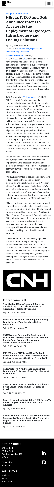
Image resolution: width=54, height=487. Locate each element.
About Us (6, 465)
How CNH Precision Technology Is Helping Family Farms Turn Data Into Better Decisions (25, 322)
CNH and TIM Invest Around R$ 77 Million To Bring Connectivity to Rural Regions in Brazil (26, 386)
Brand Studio (7, 481)
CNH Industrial (29, 97)
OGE (25, 58)
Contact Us (7, 462)
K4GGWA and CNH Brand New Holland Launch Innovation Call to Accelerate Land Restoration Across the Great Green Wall (25, 355)
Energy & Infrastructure (17, 13)
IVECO (15, 58)
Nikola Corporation (14, 55)
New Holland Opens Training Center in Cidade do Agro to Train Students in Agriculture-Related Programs (23, 306)
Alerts (4, 478)
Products (6, 475)
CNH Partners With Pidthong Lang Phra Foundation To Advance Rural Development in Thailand (26, 371)
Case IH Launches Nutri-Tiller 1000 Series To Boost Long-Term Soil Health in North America (27, 402)
